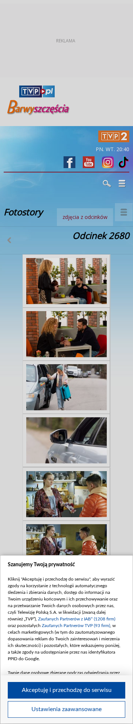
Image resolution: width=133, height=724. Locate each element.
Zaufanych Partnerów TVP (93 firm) (76, 625)
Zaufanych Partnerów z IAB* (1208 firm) (76, 619)
